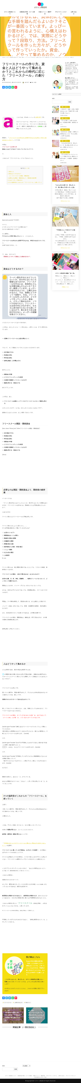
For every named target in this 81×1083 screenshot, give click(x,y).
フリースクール (7, 1002)
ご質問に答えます (18, 1002)
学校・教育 (33, 82)
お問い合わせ (61, 1075)
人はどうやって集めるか (15, 180)
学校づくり (28, 1002)
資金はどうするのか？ (14, 173)
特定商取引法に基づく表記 (40, 1077)
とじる (27, 168)
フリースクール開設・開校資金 (19, 176)
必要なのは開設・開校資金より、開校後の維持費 (22, 178)
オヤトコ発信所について (10, 1075)
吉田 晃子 (38, 117)
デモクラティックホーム (51, 1075)
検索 (53, 98)
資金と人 (11, 171)
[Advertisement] (25, 103)
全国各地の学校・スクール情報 (25, 1075)
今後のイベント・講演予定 (39, 1075)
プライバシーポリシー (71, 1075)
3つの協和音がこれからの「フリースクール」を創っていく (25, 182)
